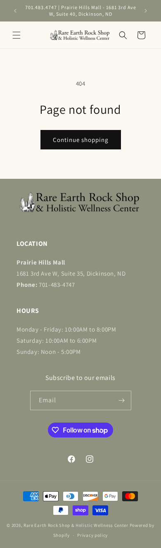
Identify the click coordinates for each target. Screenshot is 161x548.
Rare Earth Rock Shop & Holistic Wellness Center (76, 525)
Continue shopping (81, 140)
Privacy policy (92, 535)
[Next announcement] (146, 11)
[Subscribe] (122, 400)
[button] (16, 35)
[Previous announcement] (15, 11)
